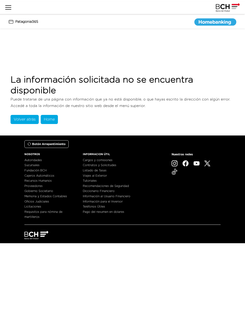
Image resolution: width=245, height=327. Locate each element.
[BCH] (36, 235)
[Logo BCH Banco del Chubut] (228, 7)
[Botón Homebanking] (215, 22)
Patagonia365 (26, 21)
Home (49, 119)
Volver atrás (25, 119)
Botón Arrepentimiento (49, 144)
